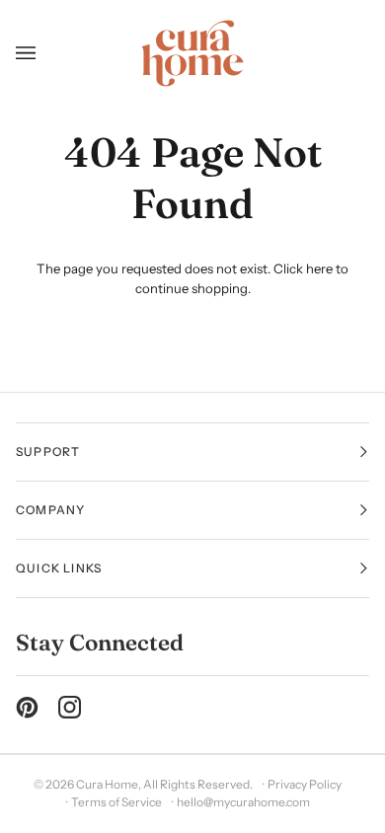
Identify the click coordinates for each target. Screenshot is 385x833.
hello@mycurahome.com (243, 802)
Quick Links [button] (59, 568)
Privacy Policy (305, 784)
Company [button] (50, 509)
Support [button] (48, 451)
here (319, 268)
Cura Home (107, 784)
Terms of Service (116, 802)
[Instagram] (69, 707)
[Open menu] (33, 53)
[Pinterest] (27, 707)
